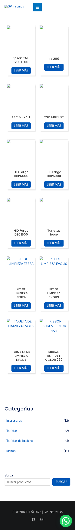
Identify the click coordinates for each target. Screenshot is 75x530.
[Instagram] (42, 519)
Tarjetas (12, 430)
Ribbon (11, 451)
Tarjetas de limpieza (19, 440)
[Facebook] (33, 519)
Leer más (21, 70)
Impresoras (14, 420)
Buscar (9, 475)
